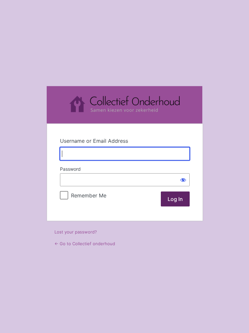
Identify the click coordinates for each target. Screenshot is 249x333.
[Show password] (183, 179)
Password (70, 169)
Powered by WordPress (124, 105)
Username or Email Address (94, 141)
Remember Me (88, 195)
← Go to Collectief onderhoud (84, 243)
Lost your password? (75, 231)
